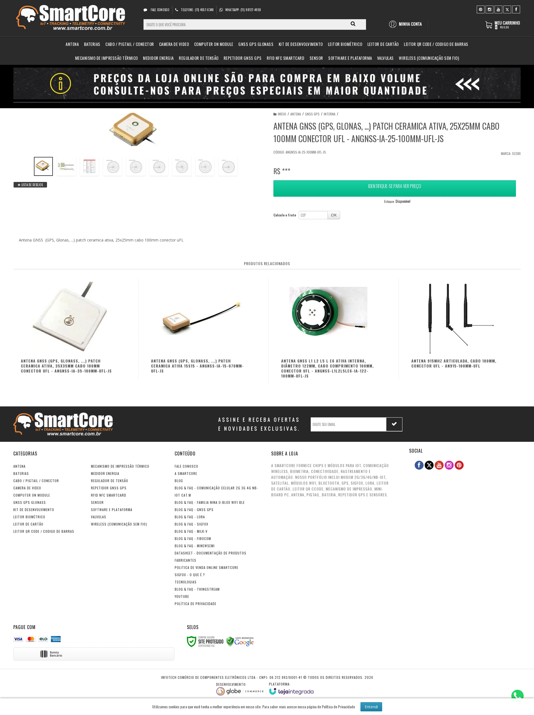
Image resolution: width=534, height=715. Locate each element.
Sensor (97, 502)
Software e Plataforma (111, 509)
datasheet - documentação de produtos (210, 553)
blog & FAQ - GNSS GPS (194, 509)
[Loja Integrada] (291, 688)
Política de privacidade (195, 603)
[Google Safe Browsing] (240, 640)
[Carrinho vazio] (503, 27)
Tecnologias (186, 582)
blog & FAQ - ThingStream (197, 589)
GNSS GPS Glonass (29, 502)
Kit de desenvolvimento (33, 509)
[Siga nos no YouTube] (439, 465)
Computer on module (31, 495)
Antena (295, 114)
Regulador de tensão (109, 480)
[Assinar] (394, 424)
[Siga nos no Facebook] (516, 9)
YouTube (182, 596)
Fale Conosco (159, 10)
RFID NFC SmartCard (108, 495)
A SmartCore (186, 473)
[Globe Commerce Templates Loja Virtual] (239, 689)
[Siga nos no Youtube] (498, 9)
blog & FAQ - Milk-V (191, 531)
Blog (179, 480)
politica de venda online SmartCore (206, 567)
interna (329, 114)
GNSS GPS (312, 114)
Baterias (21, 473)
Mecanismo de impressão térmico (120, 466)
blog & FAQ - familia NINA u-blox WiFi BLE (210, 502)
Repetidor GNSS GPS (109, 487)
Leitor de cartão (28, 524)
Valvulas (98, 516)
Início (282, 114)
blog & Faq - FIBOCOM (193, 538)
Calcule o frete (284, 215)
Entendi (371, 706)
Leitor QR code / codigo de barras (43, 531)
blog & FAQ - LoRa (190, 516)
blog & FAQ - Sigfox (191, 524)
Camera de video (27, 487)
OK (334, 215)
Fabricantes (185, 560)
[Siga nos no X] (507, 9)
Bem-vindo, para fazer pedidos (408, 24)
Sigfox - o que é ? (190, 574)
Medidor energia (105, 473)
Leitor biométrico (29, 516)
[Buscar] (353, 23)
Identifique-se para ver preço (394, 186)
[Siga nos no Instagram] (489, 9)
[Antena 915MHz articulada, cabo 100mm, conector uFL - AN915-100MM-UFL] (461, 329)
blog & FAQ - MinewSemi (195, 545)
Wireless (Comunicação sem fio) (119, 524)
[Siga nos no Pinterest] (480, 9)
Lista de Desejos (32, 185)
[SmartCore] (71, 18)
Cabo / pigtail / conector (36, 480)
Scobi (516, 153)
